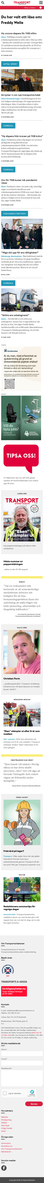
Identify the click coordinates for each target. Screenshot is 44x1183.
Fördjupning (6, 1120)
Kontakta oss (6, 1146)
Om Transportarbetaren (11, 1149)
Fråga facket (6, 1128)
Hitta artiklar (29, 8)
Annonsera (6, 1143)
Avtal (3, 1131)
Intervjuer (5, 1125)
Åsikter (4, 1122)
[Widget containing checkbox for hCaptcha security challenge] (19, 1093)
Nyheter (4, 1117)
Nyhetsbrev (6, 1151)
